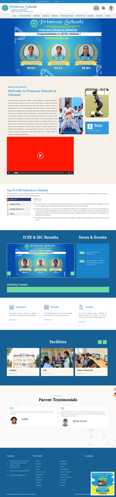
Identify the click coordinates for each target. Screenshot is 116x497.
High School (39, 474)
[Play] (9, 173)
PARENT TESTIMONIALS (36, 1)
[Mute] (69, 173)
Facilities (55, 16)
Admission (46, 16)
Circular (89, 307)
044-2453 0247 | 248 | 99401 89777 (19, 471)
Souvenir (63, 482)
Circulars (38, 466)
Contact (107, 16)
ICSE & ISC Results (66, 477)
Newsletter (21, 307)
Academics (36, 16)
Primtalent (64, 480)
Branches (91, 16)
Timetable (39, 485)
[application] (40, 155)
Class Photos (64, 474)
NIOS (50, 1)
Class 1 (62, 466)
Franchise (99, 16)
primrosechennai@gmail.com (18, 475)
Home (14, 16)
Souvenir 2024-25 (18, 1)
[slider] (39, 172)
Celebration (64, 464)
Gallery (63, 485)
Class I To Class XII (66, 472)
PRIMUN (38, 482)
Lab (45, 370)
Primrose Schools (24, 16)
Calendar (54, 307)
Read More (12, 320)
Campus (12, 370)
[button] (40, 155)
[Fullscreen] (72, 173)
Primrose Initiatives (66, 16)
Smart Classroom (85, 370)
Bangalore (64, 461)
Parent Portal (80, 16)
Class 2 (38, 469)
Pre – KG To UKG (40, 472)
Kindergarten (64, 469)
